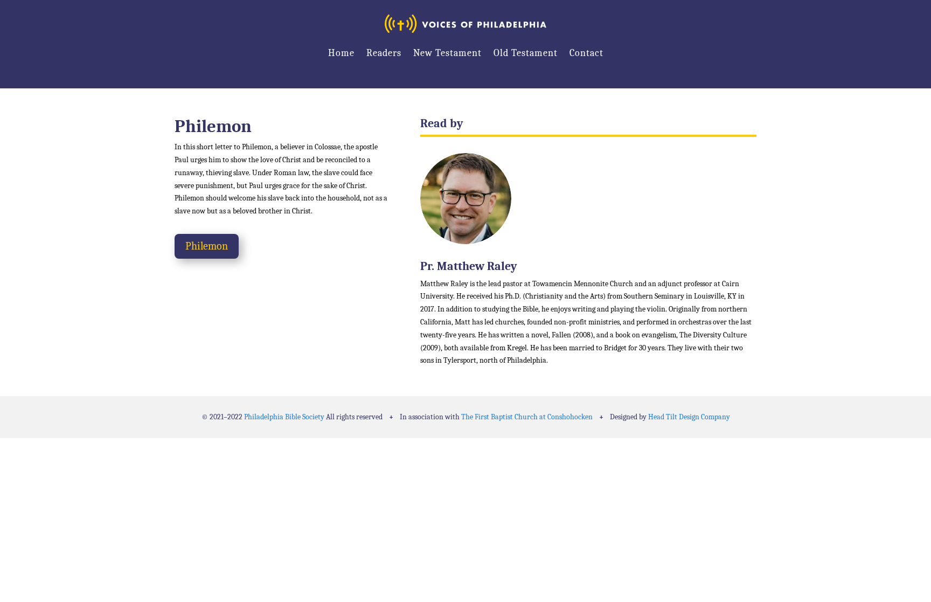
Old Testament (526, 53)
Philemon (206, 246)
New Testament (447, 53)
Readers (383, 53)
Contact (586, 53)
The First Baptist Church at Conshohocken (527, 416)
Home (341, 53)
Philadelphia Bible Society (284, 416)
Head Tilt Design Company (689, 416)
